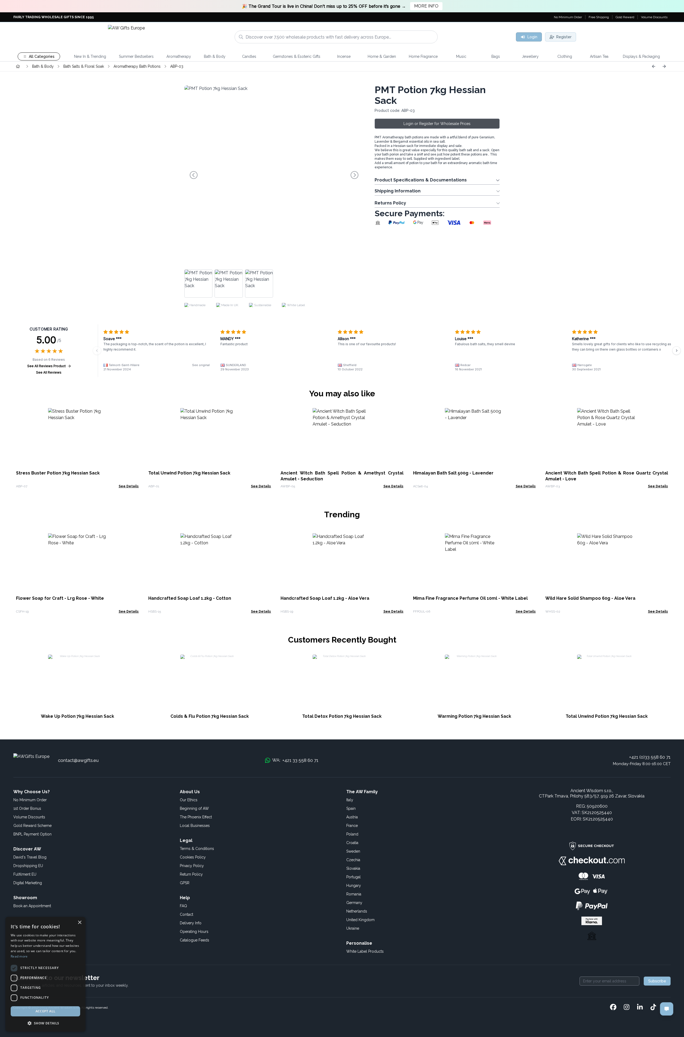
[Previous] (653, 66)
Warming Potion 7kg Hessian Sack (474, 716)
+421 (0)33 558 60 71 (650, 757)
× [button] (79, 923)
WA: (295, 760)
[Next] (664, 66)
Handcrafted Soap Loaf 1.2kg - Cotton (189, 598)
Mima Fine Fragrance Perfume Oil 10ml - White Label (470, 598)
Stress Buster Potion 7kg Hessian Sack (58, 473)
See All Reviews (48, 372)
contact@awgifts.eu (78, 760)
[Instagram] (627, 1007)
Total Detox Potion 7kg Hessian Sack (342, 716)
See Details (129, 486)
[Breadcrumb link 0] (17, 66)
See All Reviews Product (46, 366)
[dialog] (45, 974)
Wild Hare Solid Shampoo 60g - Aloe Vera (590, 598)
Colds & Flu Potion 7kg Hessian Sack (209, 716)
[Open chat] (666, 1009)
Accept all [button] (46, 1011)
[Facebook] (613, 1007)
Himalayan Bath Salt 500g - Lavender (453, 473)
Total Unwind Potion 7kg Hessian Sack (189, 473)
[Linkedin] (640, 1007)
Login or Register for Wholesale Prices (437, 123)
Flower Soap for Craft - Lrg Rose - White (60, 598)
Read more (19, 956)
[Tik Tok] (653, 1007)
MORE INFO (426, 6)
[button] (45, 1023)
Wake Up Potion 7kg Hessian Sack (77, 716)
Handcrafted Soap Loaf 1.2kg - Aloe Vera (325, 598)
